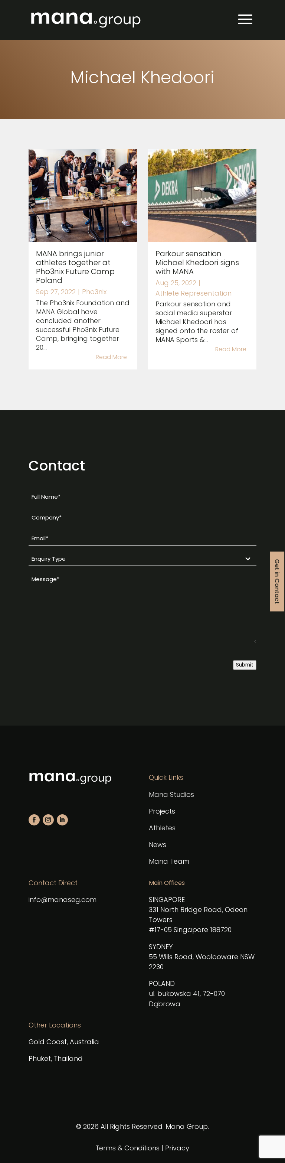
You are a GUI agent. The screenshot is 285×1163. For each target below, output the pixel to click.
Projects (162, 811)
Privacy (177, 1148)
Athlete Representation (193, 293)
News (157, 844)
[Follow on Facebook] (34, 819)
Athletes (162, 828)
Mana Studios (171, 794)
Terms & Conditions (127, 1148)
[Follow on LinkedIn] (62, 819)
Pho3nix (94, 291)
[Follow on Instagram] (48, 819)
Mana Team (169, 861)
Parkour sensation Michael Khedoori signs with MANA (197, 262)
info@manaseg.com (62, 899)
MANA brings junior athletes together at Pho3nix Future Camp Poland (75, 267)
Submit (244, 664)
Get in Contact (277, 581)
